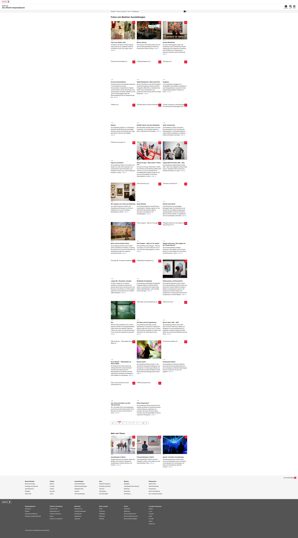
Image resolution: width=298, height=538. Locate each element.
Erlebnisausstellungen (80, 486)
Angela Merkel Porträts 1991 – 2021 (173, 162)
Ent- (112, 322)
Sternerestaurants (154, 486)
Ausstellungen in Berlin (118, 457)
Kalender (101, 518)
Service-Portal (54, 508)
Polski (150, 516)
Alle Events (28, 493)
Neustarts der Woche (105, 486)
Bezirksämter (78, 513)
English (151, 508)
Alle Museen (127, 493)
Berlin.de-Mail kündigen (130, 518)
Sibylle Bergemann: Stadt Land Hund (148, 82)
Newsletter (127, 508)
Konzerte (52, 491)
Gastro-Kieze (152, 483)
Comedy (52, 486)
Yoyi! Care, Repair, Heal (118, 42)
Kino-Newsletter (103, 493)
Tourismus (102, 511)
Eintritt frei (126, 488)
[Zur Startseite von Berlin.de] (6, 503)
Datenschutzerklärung (31, 513)
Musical (52, 483)
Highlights (127, 483)
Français (151, 513)
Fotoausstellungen (79, 483)
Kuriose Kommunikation (118, 82)
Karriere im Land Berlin (56, 518)
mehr (112, 50)
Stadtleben (102, 513)
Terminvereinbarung (55, 513)
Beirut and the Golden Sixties (120, 243)
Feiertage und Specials (31, 486)
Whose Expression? (143, 403)
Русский (151, 518)
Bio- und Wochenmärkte (155, 493)
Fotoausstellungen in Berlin (145, 457)
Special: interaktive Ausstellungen (173, 457)
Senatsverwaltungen (80, 511)
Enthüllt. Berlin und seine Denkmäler (148, 125)
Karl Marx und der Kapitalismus (146, 322)
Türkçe (151, 521)
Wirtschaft (102, 516)
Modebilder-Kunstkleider (144, 281)
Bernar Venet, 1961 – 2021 (171, 322)
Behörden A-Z (78, 508)
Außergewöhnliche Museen (131, 486)
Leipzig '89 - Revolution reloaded (121, 281)
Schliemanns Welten (169, 362)
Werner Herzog (141, 42)
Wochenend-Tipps (30, 483)
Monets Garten (141, 362)
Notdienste (127, 511)
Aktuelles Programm (104, 483)
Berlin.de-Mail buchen (130, 513)
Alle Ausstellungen (79, 493)
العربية (150, 511)
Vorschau (101, 488)
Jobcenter (77, 518)
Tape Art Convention (117, 162)
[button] (185, 11)
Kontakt (27, 511)
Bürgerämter (77, 516)
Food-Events (152, 488)
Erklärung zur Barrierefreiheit (33, 516)
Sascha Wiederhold (169, 42)
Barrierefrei (127, 491)
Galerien (76, 491)
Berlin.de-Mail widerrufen (131, 516)
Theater (52, 488)
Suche (51, 493)
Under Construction (169, 125)
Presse (52, 516)
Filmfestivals (102, 491)
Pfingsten (27, 491)
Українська (152, 523)
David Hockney (141, 204)
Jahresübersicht (29, 488)
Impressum (28, 508)
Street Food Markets (154, 491)
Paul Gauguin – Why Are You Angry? (148, 243)
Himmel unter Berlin (169, 204)
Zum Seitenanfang (289, 477)
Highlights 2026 (78, 488)
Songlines (166, 82)
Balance (113, 125)
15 (143, 423)
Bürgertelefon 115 (55, 511)
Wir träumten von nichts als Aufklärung (123, 204)
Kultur (100, 508)
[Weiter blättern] (146, 423)
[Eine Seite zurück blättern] (112, 423)
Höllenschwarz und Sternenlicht (173, 281)
